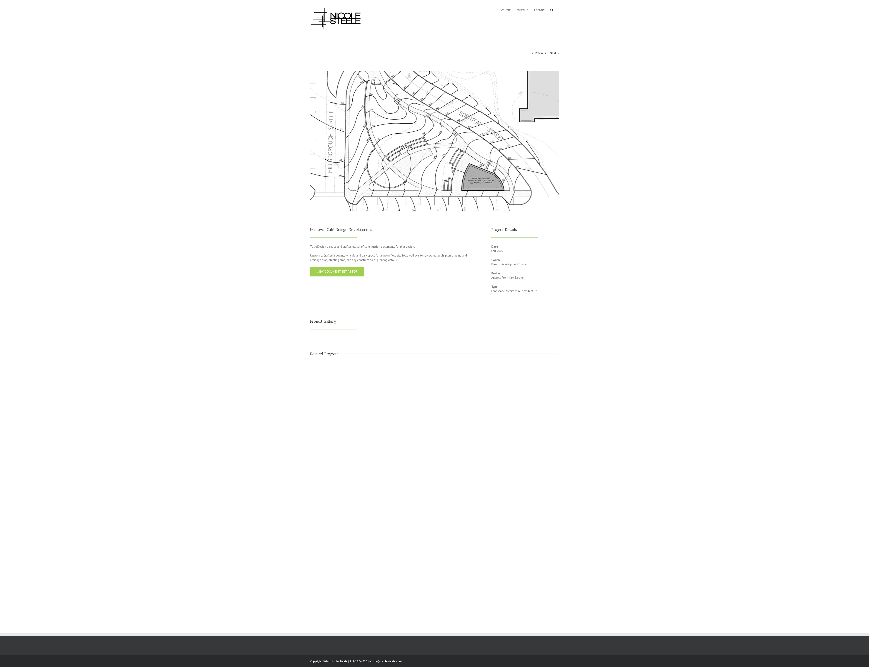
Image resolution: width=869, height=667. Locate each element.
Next (553, 53)
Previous (540, 53)
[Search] (551, 9)
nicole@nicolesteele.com (385, 661)
